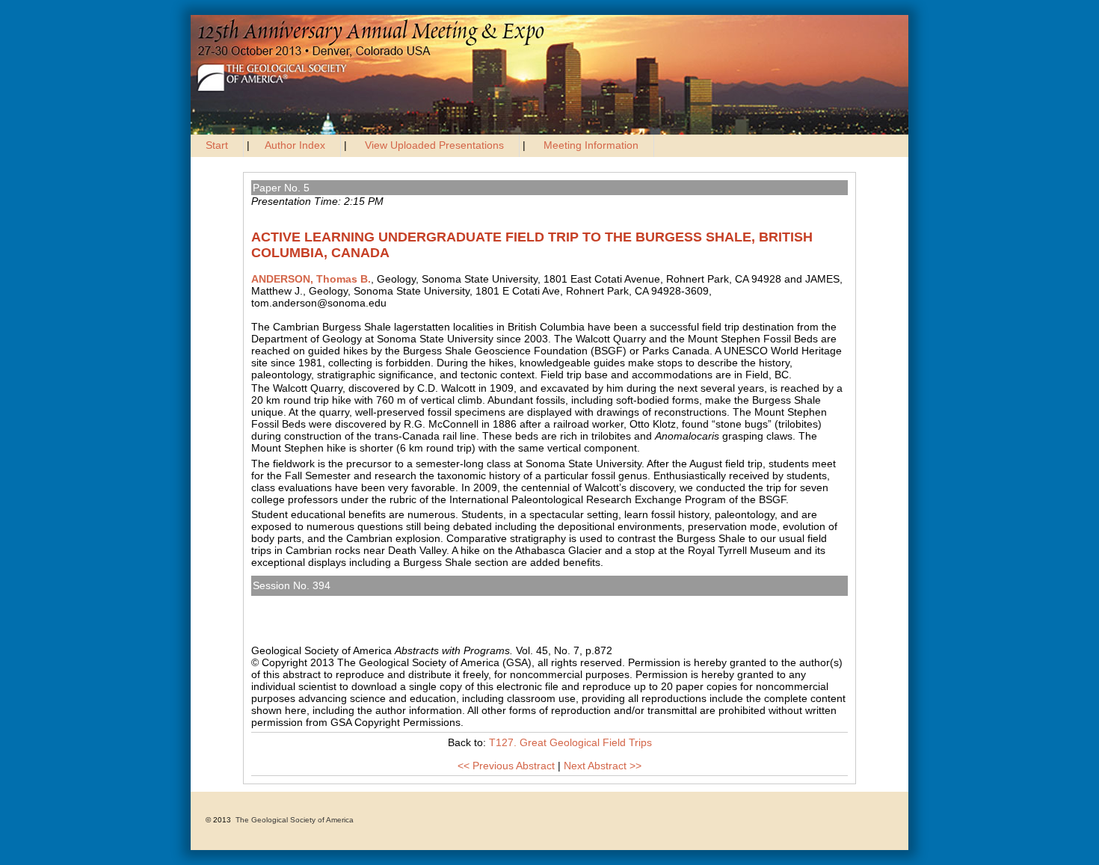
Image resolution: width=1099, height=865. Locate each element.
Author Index (295, 145)
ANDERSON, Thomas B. (311, 279)
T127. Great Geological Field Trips (338, 602)
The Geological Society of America (295, 820)
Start (217, 145)
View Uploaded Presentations (434, 145)
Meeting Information (591, 145)
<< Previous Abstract (506, 766)
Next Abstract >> (602, 766)
